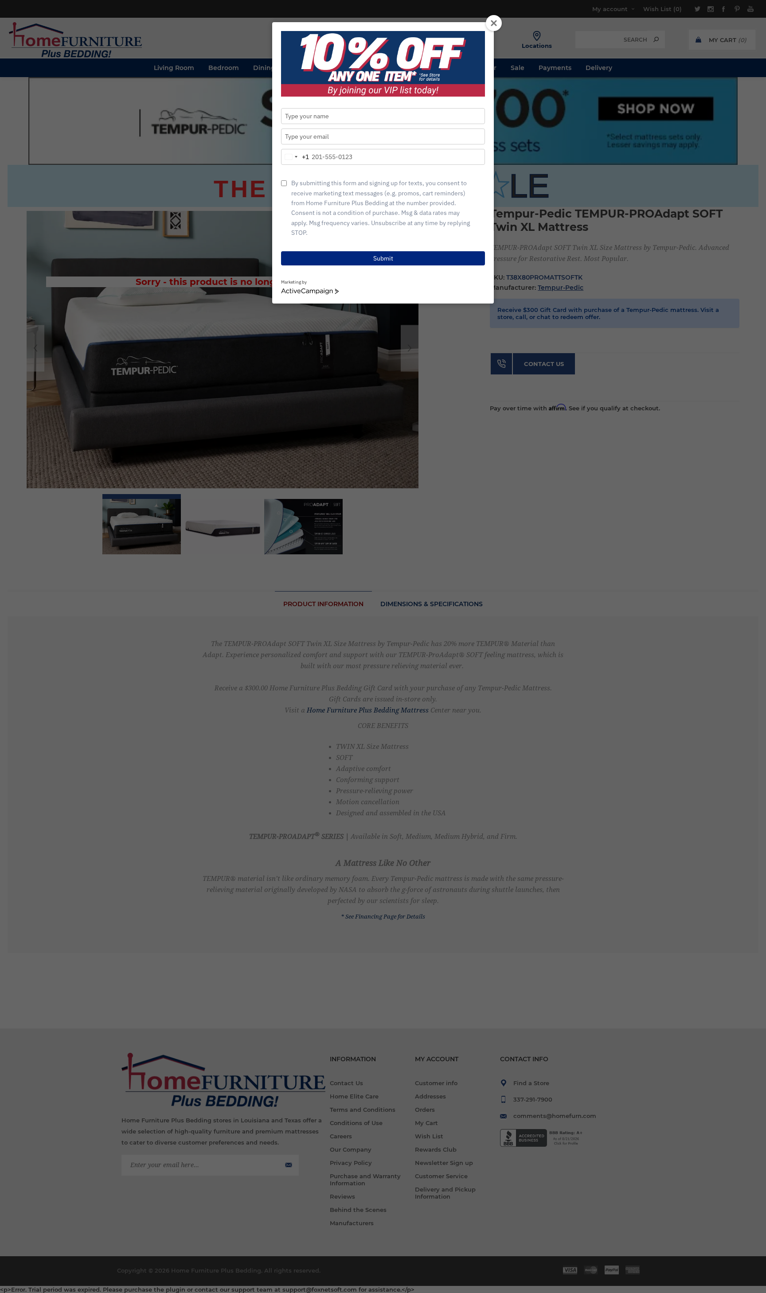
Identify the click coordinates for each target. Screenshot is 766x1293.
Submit (383, 258)
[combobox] (295, 156)
